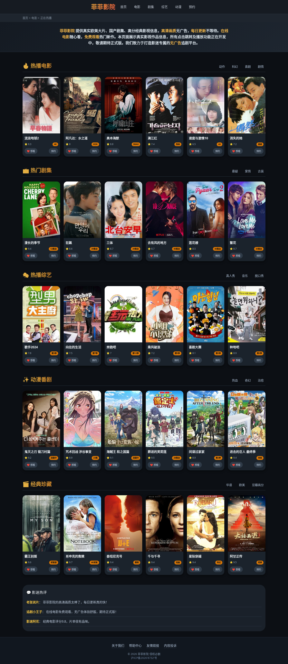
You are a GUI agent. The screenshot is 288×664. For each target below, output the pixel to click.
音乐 (245, 276)
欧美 (242, 485)
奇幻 (248, 380)
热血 (235, 380)
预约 (192, 7)
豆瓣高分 (258, 485)
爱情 (248, 171)
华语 (229, 485)
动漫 (178, 7)
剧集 (151, 7)
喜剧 (248, 66)
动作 (222, 66)
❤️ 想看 (31, 151)
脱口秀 (259, 276)
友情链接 (153, 645)
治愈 (261, 380)
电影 (137, 7)
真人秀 (230, 276)
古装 (261, 171)
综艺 (164, 7)
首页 (123, 7)
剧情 (261, 66)
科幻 (235, 66)
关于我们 (118, 645)
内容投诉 (170, 645)
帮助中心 (135, 645)
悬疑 (235, 171)
